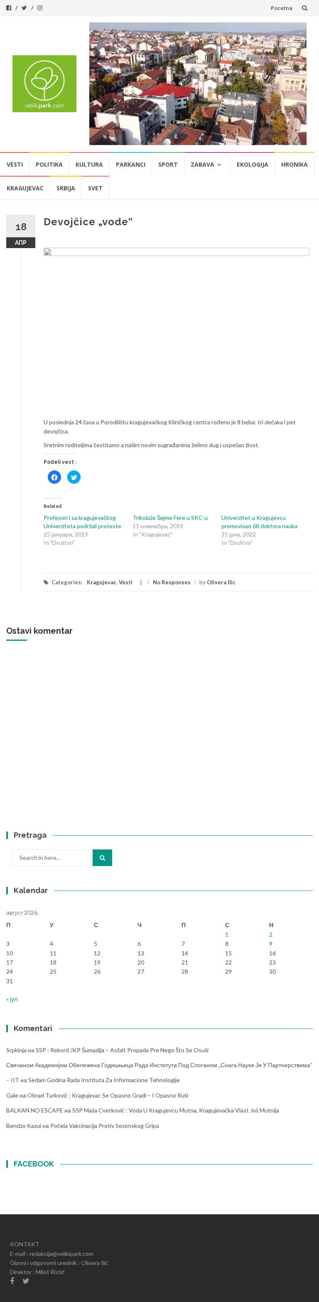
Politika (49, 164)
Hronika (294, 164)
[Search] (102, 857)
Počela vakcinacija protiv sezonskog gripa (104, 1125)
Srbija (65, 188)
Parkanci (130, 164)
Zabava (202, 164)
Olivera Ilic (221, 582)
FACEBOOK (34, 1163)
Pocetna (281, 8)
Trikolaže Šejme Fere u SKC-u (170, 517)
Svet (95, 188)
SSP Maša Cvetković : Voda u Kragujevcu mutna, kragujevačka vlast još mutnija (175, 1110)
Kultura (89, 164)
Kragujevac (25, 188)
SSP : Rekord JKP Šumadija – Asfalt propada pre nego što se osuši (122, 1049)
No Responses (172, 582)
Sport (168, 164)
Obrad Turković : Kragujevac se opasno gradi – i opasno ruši (107, 1095)
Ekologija (252, 164)
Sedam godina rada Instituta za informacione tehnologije (104, 1079)
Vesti (15, 164)
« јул (11, 998)
